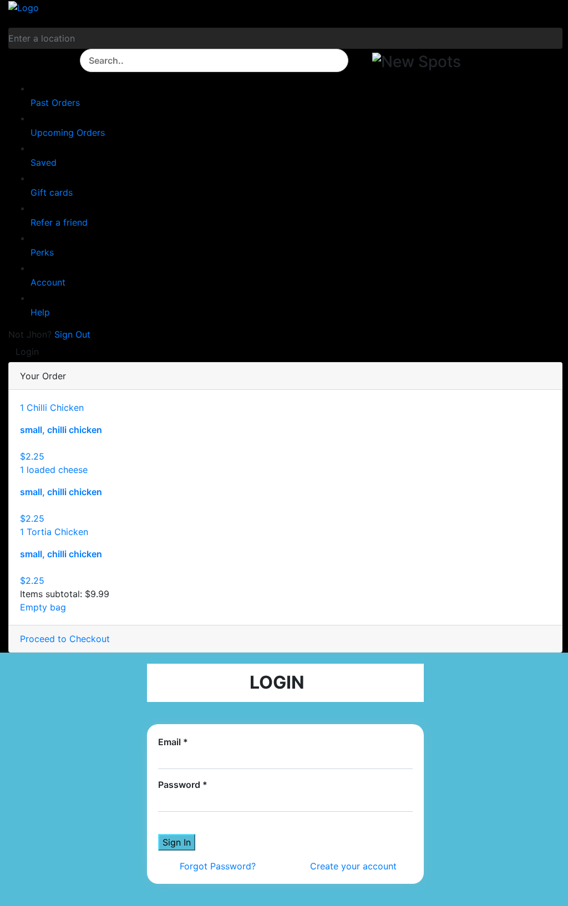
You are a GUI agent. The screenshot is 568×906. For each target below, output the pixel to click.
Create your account (353, 866)
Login (29, 351)
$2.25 (32, 456)
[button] (420, 64)
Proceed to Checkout (65, 638)
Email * (173, 741)
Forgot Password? (218, 866)
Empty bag (43, 607)
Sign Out (72, 334)
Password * (182, 784)
